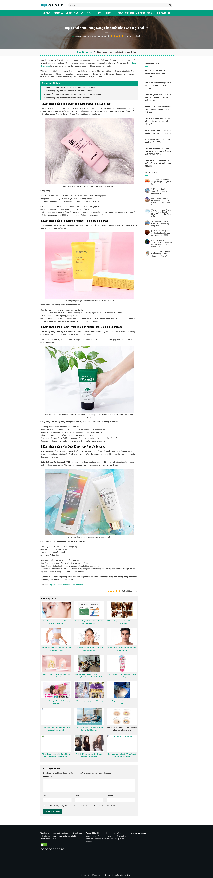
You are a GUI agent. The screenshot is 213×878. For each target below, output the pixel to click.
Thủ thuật (119, 13)
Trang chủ (80, 52)
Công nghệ (129, 13)
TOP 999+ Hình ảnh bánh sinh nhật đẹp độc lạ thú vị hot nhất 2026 (161, 191)
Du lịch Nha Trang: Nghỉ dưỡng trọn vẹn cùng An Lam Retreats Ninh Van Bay (160, 201)
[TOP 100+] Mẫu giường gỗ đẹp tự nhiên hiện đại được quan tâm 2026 (160, 233)
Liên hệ (129, 875)
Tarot (108, 13)
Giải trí (88, 13)
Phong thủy (58, 13)
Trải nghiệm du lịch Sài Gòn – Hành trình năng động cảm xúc (160, 223)
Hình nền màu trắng (113, 833)
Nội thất (46, 13)
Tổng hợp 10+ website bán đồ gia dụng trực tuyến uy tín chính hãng (161, 182)
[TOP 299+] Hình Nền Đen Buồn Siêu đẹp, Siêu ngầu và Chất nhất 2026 (158, 97)
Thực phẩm (78, 13)
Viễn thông (140, 13)
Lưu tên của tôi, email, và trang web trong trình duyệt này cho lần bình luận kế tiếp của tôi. (81, 806)
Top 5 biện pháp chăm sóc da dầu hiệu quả (66, 585)
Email (77, 795)
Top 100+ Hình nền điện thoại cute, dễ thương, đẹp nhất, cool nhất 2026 (158, 151)
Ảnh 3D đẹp (114, 839)
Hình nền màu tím (119, 836)
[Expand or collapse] (135, 83)
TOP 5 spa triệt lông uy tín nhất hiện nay (89, 701)
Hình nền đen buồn (101, 839)
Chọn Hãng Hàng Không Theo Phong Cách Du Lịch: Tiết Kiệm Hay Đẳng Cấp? (161, 213)
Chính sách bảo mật (119, 875)
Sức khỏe (151, 13)
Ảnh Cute (89, 839)
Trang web (111, 795)
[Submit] (170, 5)
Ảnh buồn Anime (104, 836)
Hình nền (101, 833)
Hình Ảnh (98, 13)
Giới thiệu (106, 875)
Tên (45, 795)
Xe (169, 13)
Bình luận (47, 776)
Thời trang (161, 13)
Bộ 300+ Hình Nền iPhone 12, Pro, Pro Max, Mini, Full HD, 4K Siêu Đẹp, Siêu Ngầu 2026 (161, 243)
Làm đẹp (68, 13)
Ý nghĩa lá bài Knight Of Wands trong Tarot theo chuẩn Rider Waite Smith (161, 254)
